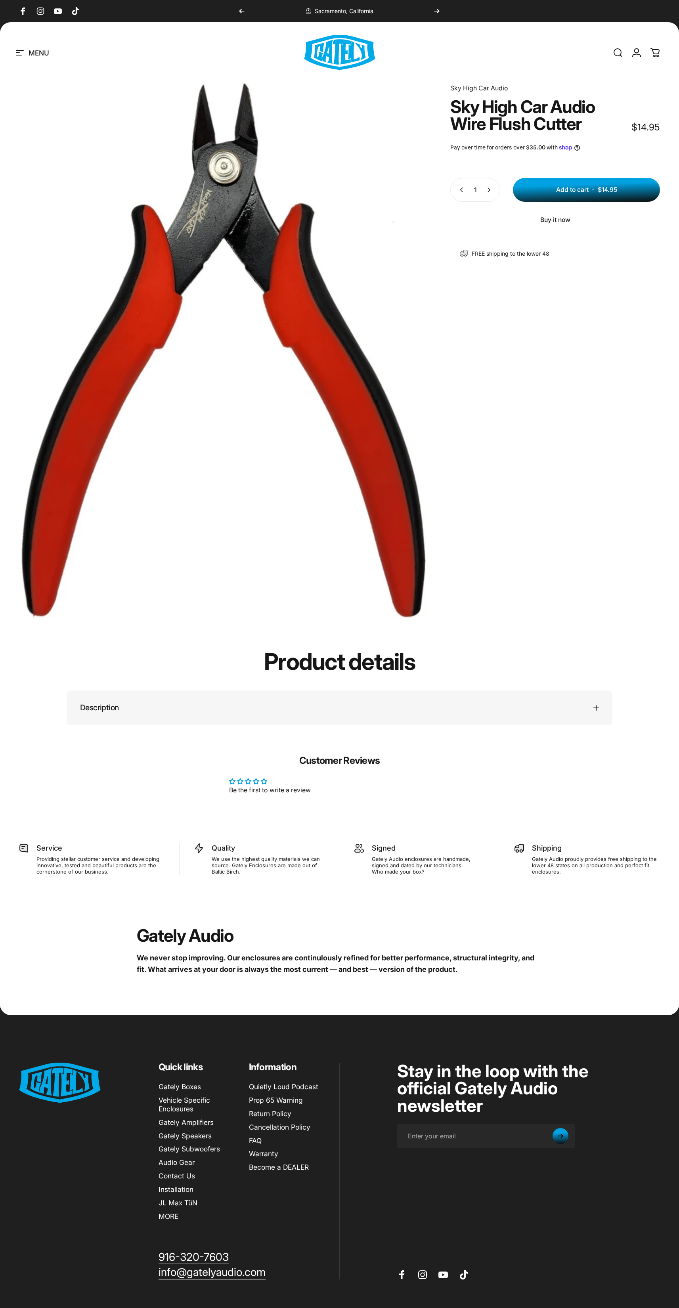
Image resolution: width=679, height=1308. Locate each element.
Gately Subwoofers (189, 1149)
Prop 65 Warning (276, 1100)
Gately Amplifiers (186, 1122)
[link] (194, 1257)
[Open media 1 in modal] (222, 350)
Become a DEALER (279, 1167)
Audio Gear (177, 1162)
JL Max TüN (178, 1203)
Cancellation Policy (279, 1127)
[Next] (437, 11)
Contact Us (177, 1176)
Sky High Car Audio (479, 88)
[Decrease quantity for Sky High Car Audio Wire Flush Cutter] (460, 189)
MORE (168, 1216)
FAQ (255, 1140)
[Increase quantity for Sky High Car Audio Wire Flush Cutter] (491, 189)
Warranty (263, 1153)
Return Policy (270, 1113)
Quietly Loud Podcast (283, 1086)
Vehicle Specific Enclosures (184, 1104)
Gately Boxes (180, 1086)
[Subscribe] (560, 1136)
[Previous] (242, 11)
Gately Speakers (185, 1136)
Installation (176, 1189)
